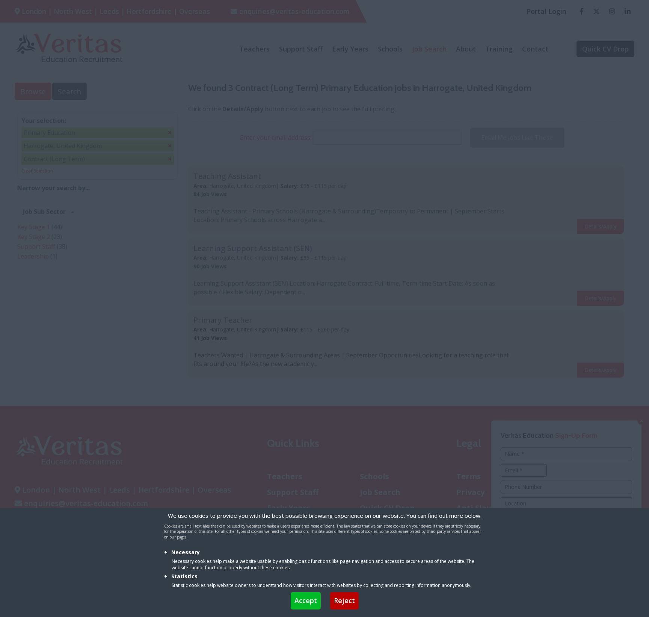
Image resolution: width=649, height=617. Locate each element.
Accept (305, 600)
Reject (344, 600)
